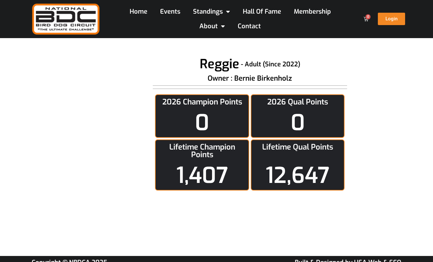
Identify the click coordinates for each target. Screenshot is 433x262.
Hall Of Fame (262, 11)
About (208, 26)
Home (138, 11)
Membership (312, 11)
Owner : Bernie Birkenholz (250, 78)
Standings (208, 11)
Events (170, 11)
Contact (249, 26)
